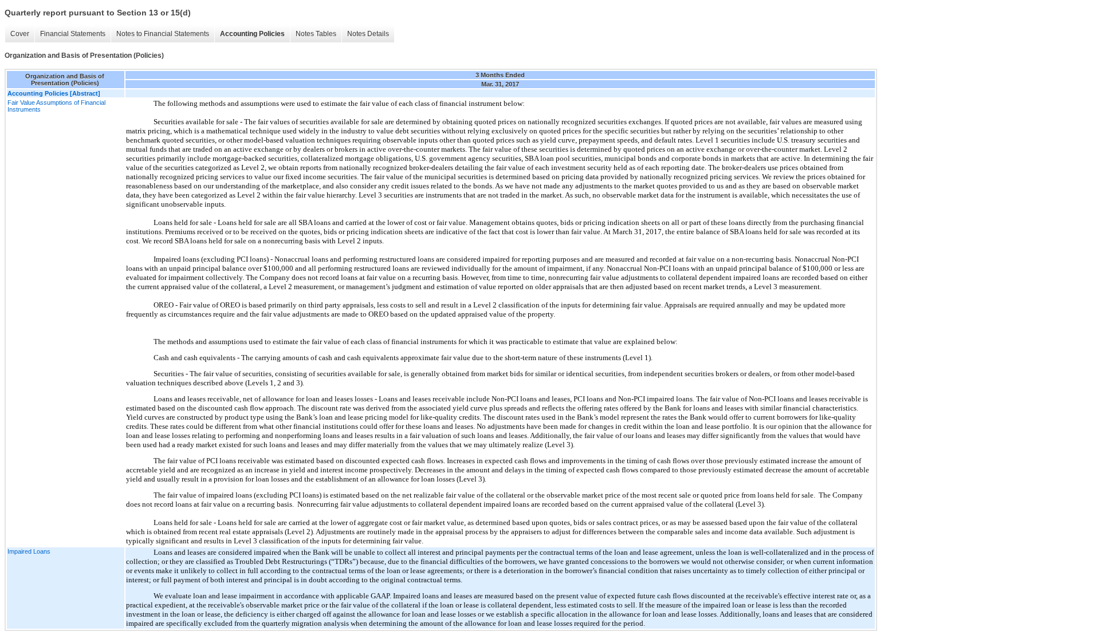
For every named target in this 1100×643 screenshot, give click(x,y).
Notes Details (368, 34)
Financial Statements (72, 34)
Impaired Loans (28, 551)
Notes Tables (316, 34)
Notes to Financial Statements (162, 34)
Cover (19, 34)
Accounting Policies (252, 34)
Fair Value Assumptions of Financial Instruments (56, 106)
